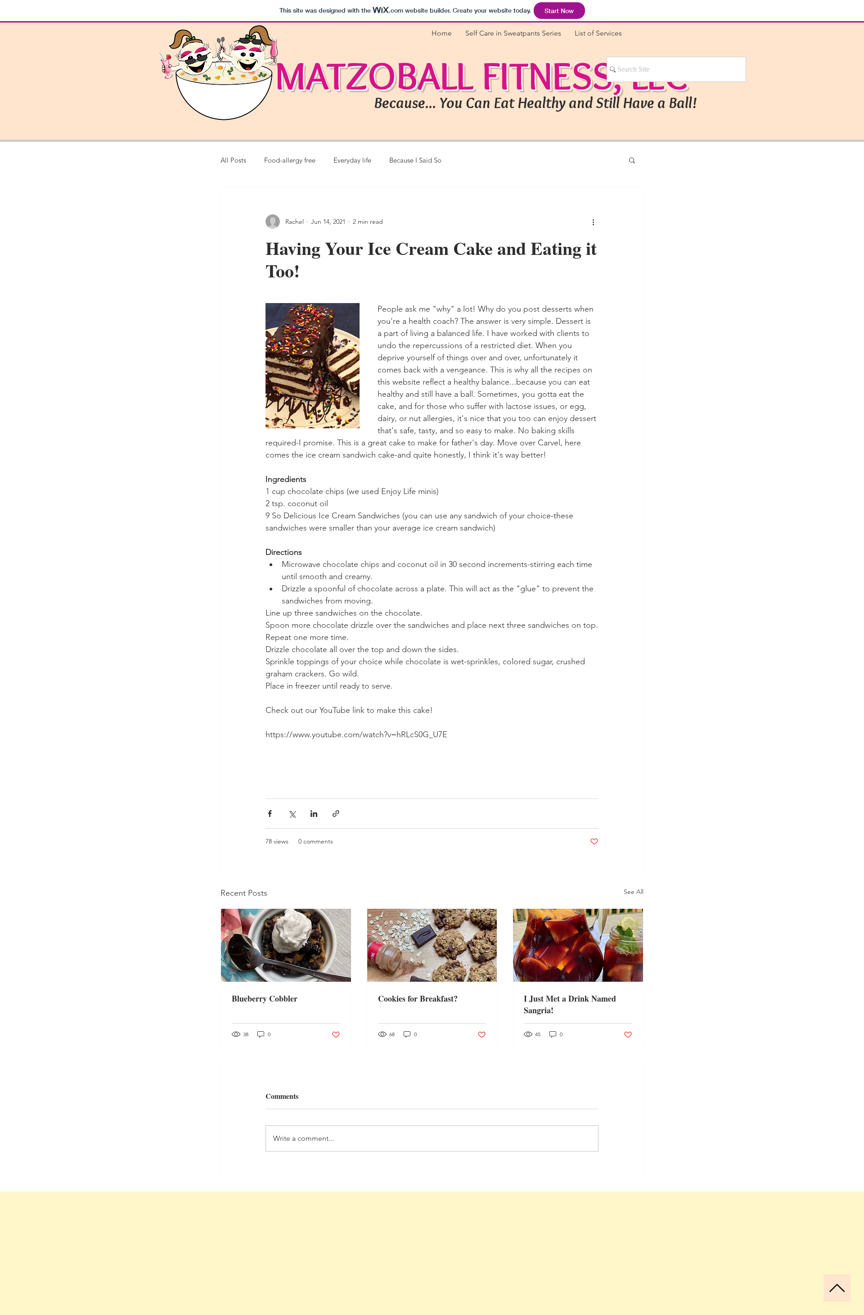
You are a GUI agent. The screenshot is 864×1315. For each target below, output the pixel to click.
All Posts (233, 160)
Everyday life (352, 160)
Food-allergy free (289, 160)
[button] (632, 159)
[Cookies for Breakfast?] (432, 945)
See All (634, 892)
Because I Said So (415, 160)
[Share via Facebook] (270, 813)
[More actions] (593, 221)
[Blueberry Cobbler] (286, 945)
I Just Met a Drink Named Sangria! (570, 1004)
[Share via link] (336, 813)
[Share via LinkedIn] (314, 813)
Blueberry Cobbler (264, 998)
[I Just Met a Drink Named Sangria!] (578, 945)
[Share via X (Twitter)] (292, 813)
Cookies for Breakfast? (418, 998)
